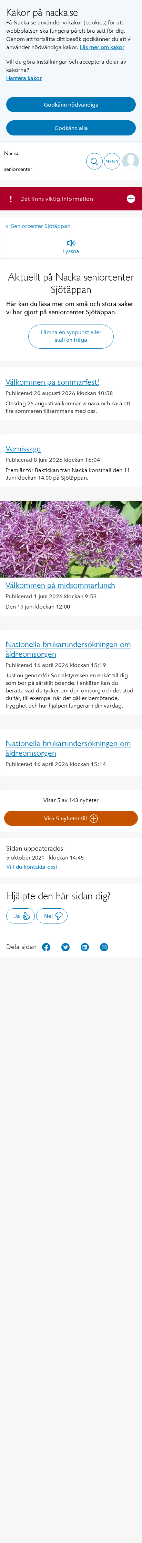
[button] (94, 161)
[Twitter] (65, 946)
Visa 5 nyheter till (65, 818)
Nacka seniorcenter (18, 161)
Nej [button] (48, 916)
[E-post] (104, 946)
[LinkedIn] (85, 946)
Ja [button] (17, 916)
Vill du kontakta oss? (32, 866)
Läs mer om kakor (102, 47)
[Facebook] (46, 946)
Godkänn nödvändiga (71, 104)
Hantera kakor (24, 78)
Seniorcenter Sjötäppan (40, 226)
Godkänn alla (71, 128)
